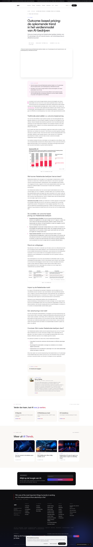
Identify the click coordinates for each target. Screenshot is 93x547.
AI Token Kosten (16, 528)
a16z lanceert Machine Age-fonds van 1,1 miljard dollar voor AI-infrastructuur (50, 1)
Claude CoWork (21, 527)
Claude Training (50, 509)
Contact (56, 5)
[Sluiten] (90, 544)
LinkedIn (36, 392)
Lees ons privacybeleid (44, 540)
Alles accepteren (62, 543)
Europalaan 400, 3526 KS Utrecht (74, 506)
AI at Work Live (61, 514)
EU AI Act (72, 527)
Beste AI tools (53, 527)
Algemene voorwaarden (17, 512)
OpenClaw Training (50, 512)
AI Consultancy (27, 509)
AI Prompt (25, 527)
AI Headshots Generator (31, 528)
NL (67, 5)
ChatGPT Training (50, 505)
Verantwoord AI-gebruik (51, 517)
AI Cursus (26, 514)
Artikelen (43, 5)
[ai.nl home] (18, 5)
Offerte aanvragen (73, 512)
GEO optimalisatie (58, 527)
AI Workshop (27, 512)
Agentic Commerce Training (50, 520)
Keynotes (29, 5)
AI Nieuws (60, 512)
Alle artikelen (75, 432)
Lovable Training (50, 516)
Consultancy (38, 5)
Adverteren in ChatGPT (23, 528)
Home (29, 11)
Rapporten (60, 516)
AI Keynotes (27, 505)
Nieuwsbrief (72, 515)
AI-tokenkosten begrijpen (35, 368)
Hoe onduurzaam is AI (41, 527)
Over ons (60, 505)
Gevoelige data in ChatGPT (32, 527)
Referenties (48, 5)
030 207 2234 (72, 508)
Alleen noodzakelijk (53, 543)
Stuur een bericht (73, 510)
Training (33, 5)
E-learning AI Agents (51, 524)
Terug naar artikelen (33, 13)
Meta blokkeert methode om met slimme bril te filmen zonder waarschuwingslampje (19, 1)
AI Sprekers (38, 507)
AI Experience (61, 517)
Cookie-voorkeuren (17, 515)
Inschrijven (60, 479)
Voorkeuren (46, 543)
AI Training (27, 507)
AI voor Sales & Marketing (52, 522)
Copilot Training (50, 507)
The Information (31, 107)
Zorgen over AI (47, 527)
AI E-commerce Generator (40, 528)
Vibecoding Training (50, 514)
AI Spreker (38, 505)
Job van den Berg (39, 509)
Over (53, 5)
